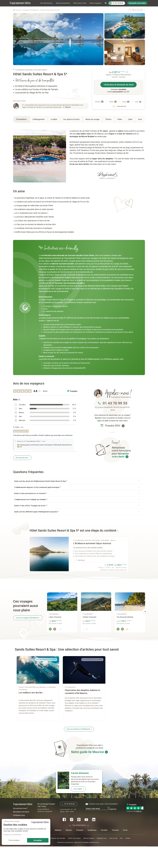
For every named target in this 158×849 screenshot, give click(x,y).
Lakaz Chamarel (55, 617)
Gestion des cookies (74, 838)
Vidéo (111, 102)
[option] (62, 613)
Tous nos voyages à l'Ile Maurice (27, 618)
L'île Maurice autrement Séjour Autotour (92, 543)
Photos (98, 102)
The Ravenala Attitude (125, 617)
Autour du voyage (92, 119)
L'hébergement (38, 119)
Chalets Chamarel (89, 617)
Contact (127, 838)
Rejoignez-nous (102, 838)
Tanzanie (115, 830)
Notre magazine (95, 3)
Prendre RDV (113, 425)
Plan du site (113, 838)
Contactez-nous (19, 815)
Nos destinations (46, 3)
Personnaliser (14, 840)
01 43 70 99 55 (115, 403)
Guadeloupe (92, 830)
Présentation (21, 119)
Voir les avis (21, 458)
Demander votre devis (21, 812)
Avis (137, 102)
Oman (125, 830)
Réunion (69, 830)
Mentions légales (88, 838)
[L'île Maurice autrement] (49, 554)
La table (54, 119)
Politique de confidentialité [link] (12, 835)
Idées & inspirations (63, 3)
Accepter (38, 840)
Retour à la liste (137, 10)
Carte (124, 102)
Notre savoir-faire (79, 3)
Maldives (58, 830)
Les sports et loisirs (71, 119)
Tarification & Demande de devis (118, 84)
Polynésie (79, 830)
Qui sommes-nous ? (20, 808)
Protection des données (57, 838)
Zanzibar (104, 830)
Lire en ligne (77, 789)
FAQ (121, 838)
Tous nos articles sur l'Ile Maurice (78, 729)
